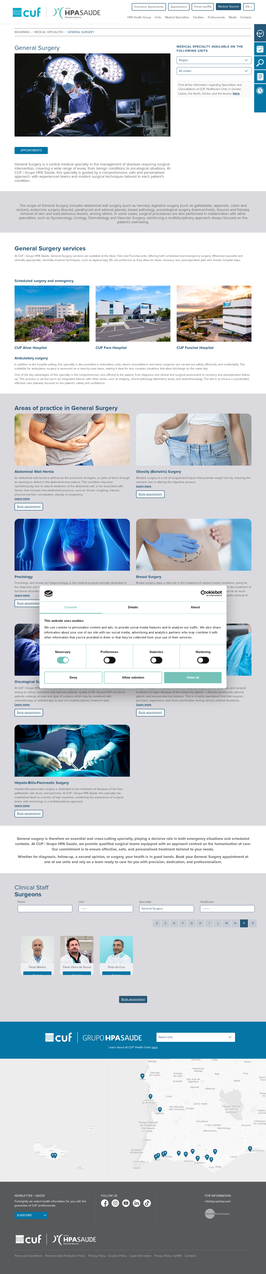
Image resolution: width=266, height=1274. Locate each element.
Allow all (193, 677)
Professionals (216, 17)
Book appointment (29, 506)
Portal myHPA (202, 7)
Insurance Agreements (149, 7)
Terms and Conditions (28, 1256)
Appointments (31, 150)
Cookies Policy (117, 1256)
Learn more (22, 498)
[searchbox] (20, 908)
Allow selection (133, 677)
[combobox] (45, 908)
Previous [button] (255, 105)
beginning (22, 32)
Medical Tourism (228, 6)
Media (232, 17)
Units (158, 17)
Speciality (145, 902)
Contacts (245, 17)
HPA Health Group (139, 17)
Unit (81, 902)
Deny (73, 677)
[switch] (110, 660)
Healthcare (207, 902)
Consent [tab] (70, 607)
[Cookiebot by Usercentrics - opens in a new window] (204, 593)
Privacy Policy (97, 1256)
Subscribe (24, 1215)
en (248, 7)
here (236, 93)
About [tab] (195, 607)
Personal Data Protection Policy (65, 1256)
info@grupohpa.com (217, 1201)
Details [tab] (133, 607)
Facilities (198, 17)
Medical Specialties (177, 17)
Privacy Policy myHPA (168, 1256)
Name (21, 902)
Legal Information (140, 1256)
